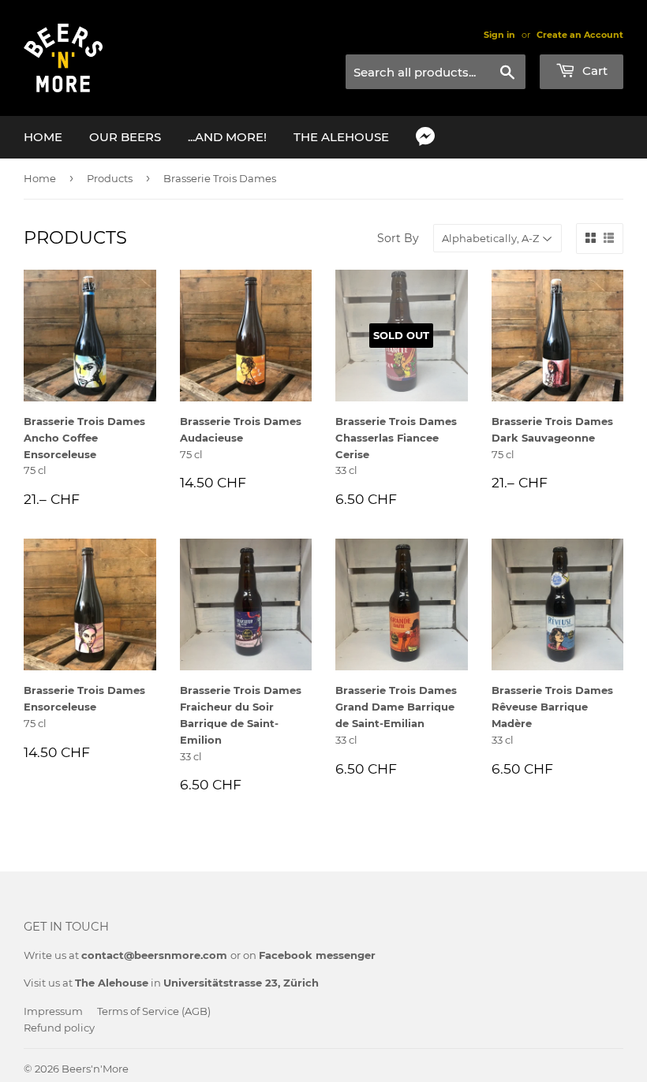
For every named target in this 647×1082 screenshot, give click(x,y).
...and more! (227, 136)
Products (110, 178)
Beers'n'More (95, 1068)
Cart (593, 70)
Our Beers (125, 136)
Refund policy (59, 1027)
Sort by (398, 238)
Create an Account (580, 34)
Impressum (53, 1011)
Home (43, 136)
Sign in (499, 34)
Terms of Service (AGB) (154, 1011)
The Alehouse (341, 136)
